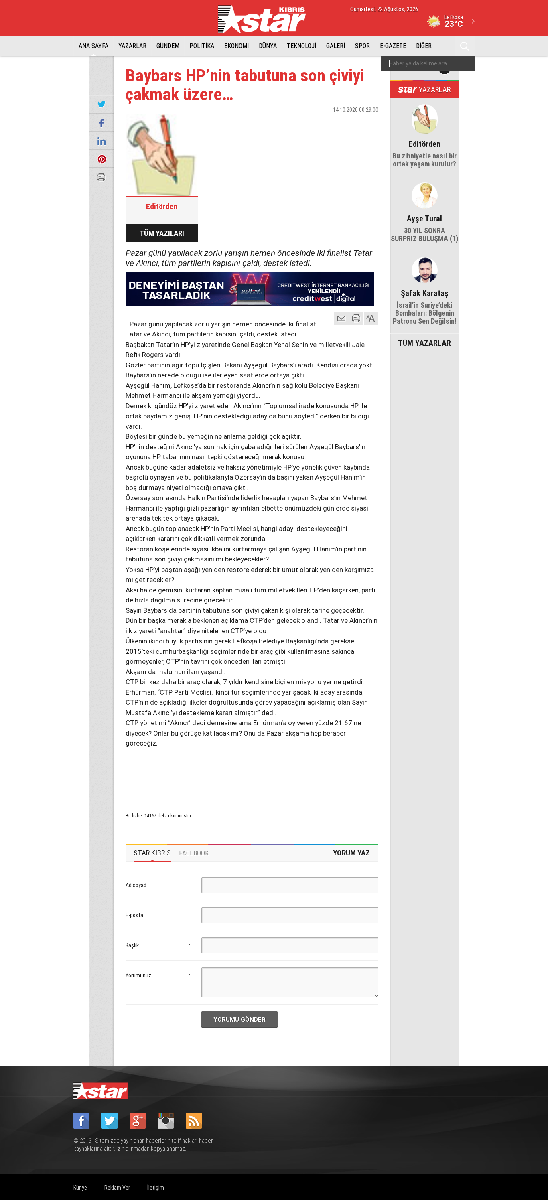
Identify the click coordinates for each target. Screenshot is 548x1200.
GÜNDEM (167, 46)
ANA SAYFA (93, 46)
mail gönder (341, 318)
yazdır (356, 318)
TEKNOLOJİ (301, 46)
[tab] (152, 853)
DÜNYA (268, 46)
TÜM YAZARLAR (424, 342)
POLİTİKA (201, 46)
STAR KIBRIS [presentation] (152, 852)
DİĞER (424, 46)
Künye (80, 1187)
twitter (348, 124)
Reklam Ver (117, 1187)
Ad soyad (136, 885)
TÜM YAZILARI (162, 233)
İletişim (155, 1187)
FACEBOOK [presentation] (194, 853)
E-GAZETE (393, 46)
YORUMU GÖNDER (239, 1019)
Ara (465, 46)
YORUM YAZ (351, 852)
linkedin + (368, 124)
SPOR (362, 46)
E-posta (134, 915)
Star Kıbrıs (266, 19)
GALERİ (335, 46)
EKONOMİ (236, 46)
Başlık (132, 945)
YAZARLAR (132, 46)
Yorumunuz (138, 975)
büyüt (371, 318)
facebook (328, 124)
